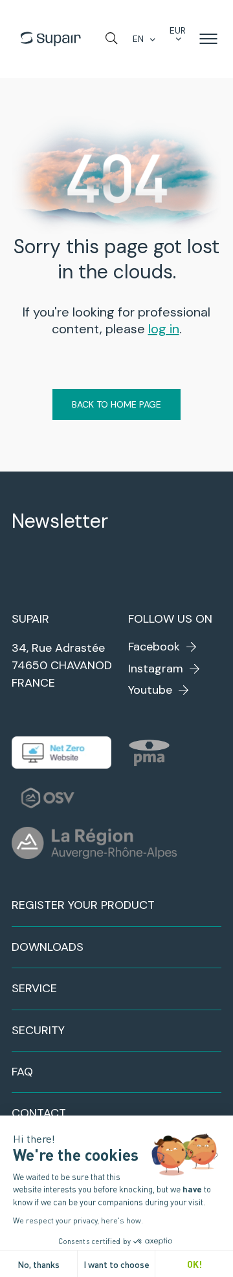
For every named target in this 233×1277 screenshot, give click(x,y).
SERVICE (34, 988)
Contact (39, 1113)
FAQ (22, 1071)
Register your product (83, 905)
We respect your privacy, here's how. (78, 1220)
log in (163, 328)
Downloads (47, 947)
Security (38, 1030)
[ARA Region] (94, 843)
